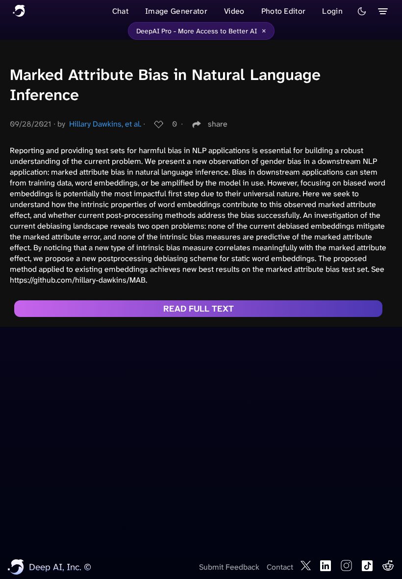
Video (234, 11)
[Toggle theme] (362, 11)
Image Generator (176, 11)
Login (332, 11)
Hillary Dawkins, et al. (105, 124)
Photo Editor (283, 11)
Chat (120, 11)
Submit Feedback (229, 567)
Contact (280, 567)
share (217, 124)
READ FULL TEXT (198, 309)
